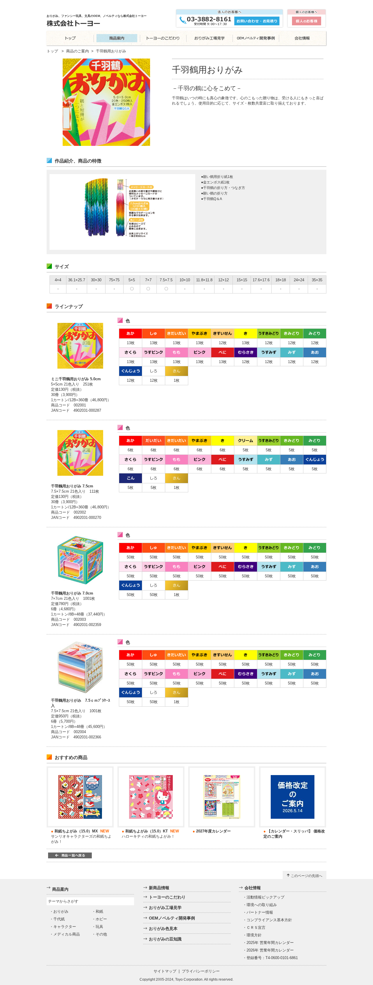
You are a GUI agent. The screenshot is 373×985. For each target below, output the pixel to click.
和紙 (99, 911)
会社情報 (252, 887)
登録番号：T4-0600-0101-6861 (272, 958)
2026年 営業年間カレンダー (270, 950)
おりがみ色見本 (163, 928)
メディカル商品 (66, 934)
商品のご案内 (77, 51)
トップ (52, 51)
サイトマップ (165, 971)
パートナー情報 (260, 912)
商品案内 (60, 889)
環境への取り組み (262, 905)
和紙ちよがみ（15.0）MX (76, 831)
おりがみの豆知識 (165, 939)
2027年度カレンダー (213, 831)
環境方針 (254, 935)
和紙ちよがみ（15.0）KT (146, 831)
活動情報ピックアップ (265, 897)
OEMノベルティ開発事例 (172, 918)
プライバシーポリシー (201, 971)
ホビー (101, 919)
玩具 (99, 926)
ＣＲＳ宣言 (256, 927)
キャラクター (64, 926)
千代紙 (59, 919)
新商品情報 (159, 887)
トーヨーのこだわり (167, 897)
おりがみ (60, 911)
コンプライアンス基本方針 (269, 920)
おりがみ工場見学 (165, 907)
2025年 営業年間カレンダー (270, 942)
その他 (101, 934)
